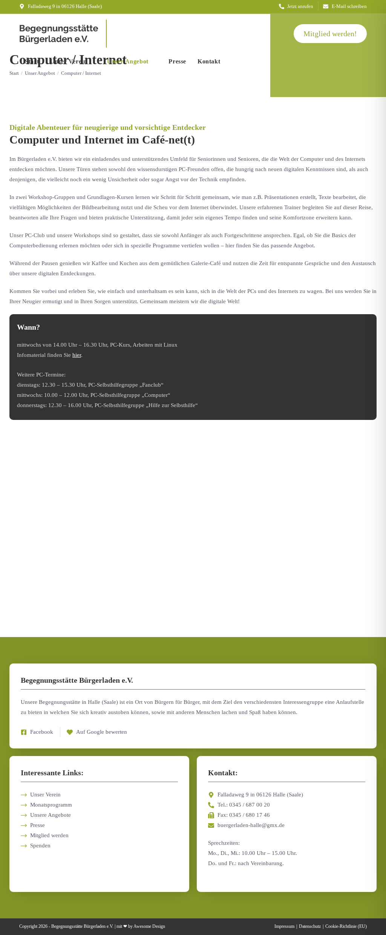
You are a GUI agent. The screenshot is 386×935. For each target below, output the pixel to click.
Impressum (284, 926)
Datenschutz (310, 926)
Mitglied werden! (330, 33)
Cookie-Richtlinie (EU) (346, 926)
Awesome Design (149, 926)
